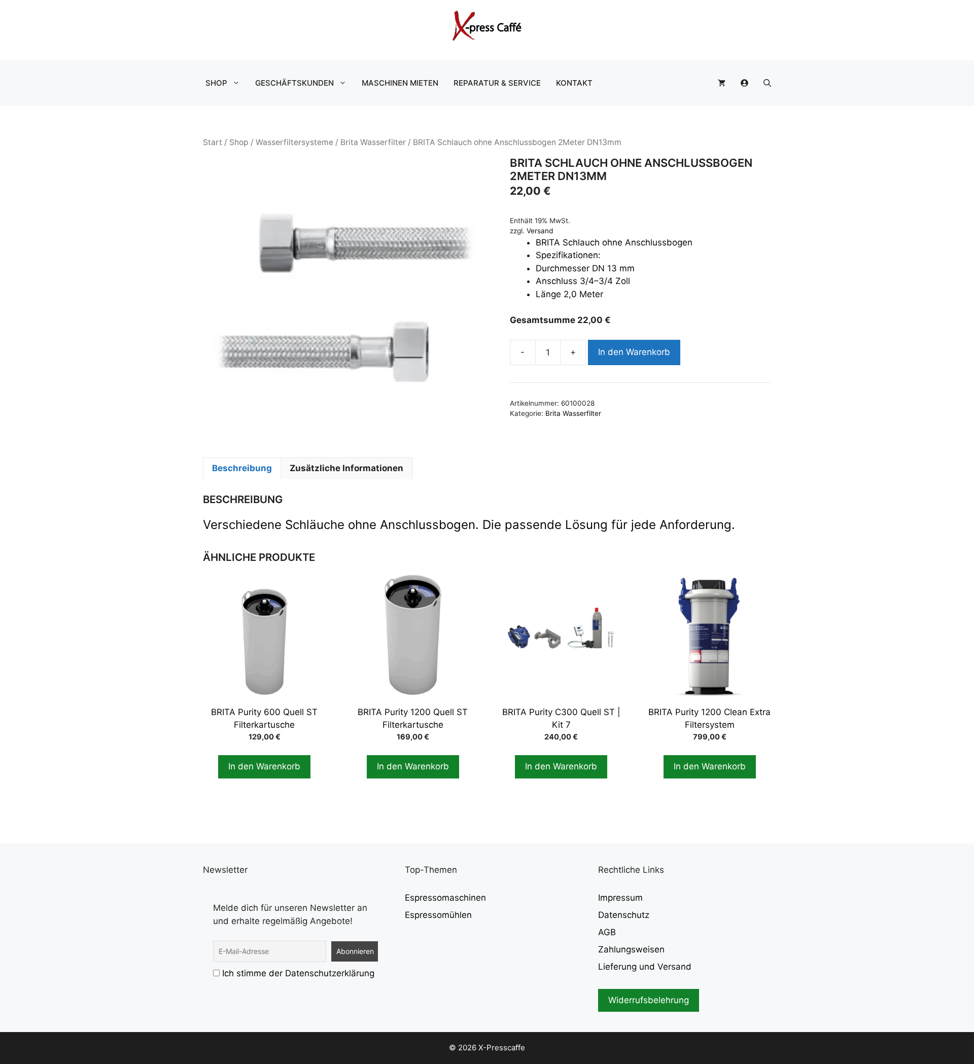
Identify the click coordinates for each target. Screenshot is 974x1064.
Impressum (620, 898)
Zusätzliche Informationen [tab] (346, 468)
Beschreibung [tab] (242, 468)
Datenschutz (623, 915)
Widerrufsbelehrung (648, 1000)
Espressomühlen (438, 915)
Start (212, 142)
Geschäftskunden (294, 83)
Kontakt (574, 83)
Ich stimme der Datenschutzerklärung (298, 973)
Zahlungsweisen (631, 949)
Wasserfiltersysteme (294, 142)
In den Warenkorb (634, 352)
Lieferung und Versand (644, 967)
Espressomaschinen (445, 898)
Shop (216, 83)
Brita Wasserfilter (373, 142)
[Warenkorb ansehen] (721, 83)
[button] (767, 83)
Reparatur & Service (497, 83)
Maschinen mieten (400, 83)
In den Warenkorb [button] (264, 766)
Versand (540, 231)
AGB (607, 932)
